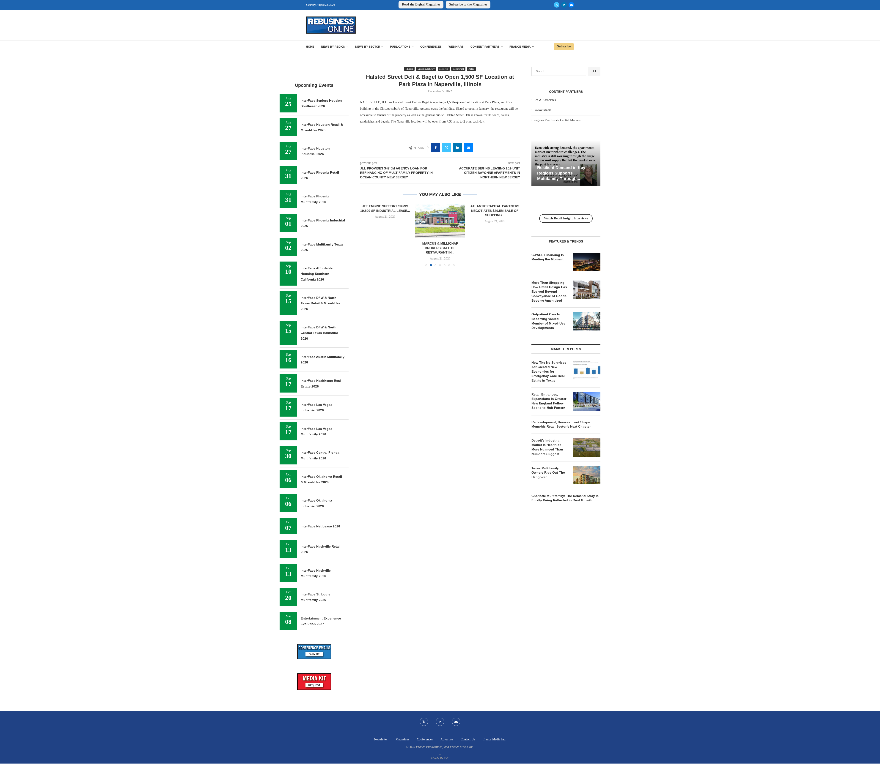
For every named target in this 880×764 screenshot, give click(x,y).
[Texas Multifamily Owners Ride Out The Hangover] (586, 475)
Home (310, 46)
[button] (366, 235)
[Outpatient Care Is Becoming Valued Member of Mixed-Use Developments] (586, 321)
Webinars (456, 46)
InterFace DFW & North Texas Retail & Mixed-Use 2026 (320, 303)
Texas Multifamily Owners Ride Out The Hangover (548, 472)
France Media (520, 46)
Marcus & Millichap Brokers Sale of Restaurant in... (440, 248)
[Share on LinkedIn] (457, 147)
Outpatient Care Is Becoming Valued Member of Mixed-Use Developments (548, 321)
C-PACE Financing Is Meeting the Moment (547, 257)
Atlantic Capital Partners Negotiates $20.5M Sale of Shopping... (494, 210)
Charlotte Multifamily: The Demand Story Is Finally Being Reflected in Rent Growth (565, 498)
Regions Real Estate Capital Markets (557, 120)
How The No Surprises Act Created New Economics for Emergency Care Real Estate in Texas (548, 371)
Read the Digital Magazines (421, 4)
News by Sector (367, 46)
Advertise (446, 739)
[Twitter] (556, 5)
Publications (400, 46)
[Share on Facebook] (435, 147)
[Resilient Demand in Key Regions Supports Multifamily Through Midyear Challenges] (565, 163)
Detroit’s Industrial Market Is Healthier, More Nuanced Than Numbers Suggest (547, 447)
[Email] (571, 5)
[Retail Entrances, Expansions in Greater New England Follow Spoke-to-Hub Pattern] (586, 401)
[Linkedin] (564, 5)
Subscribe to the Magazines (468, 4)
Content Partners (485, 46)
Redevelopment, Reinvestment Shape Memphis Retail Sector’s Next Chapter (561, 424)
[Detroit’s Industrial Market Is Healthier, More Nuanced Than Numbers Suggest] (586, 447)
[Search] (594, 71)
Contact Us (468, 739)
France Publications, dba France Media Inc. (445, 747)
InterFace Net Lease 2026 (320, 526)
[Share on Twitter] (446, 147)
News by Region (333, 46)
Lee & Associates (545, 100)
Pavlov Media (542, 110)
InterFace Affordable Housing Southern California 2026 (317, 273)
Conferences (431, 46)
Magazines (402, 739)
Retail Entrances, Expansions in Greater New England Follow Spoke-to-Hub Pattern (548, 401)
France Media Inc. (494, 739)
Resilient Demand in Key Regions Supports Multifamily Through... (561, 173)
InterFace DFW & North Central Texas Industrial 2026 (319, 332)
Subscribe (564, 46)
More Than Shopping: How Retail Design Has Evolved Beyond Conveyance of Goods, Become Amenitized (549, 291)
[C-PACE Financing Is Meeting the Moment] (586, 262)
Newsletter (381, 739)
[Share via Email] (468, 147)
